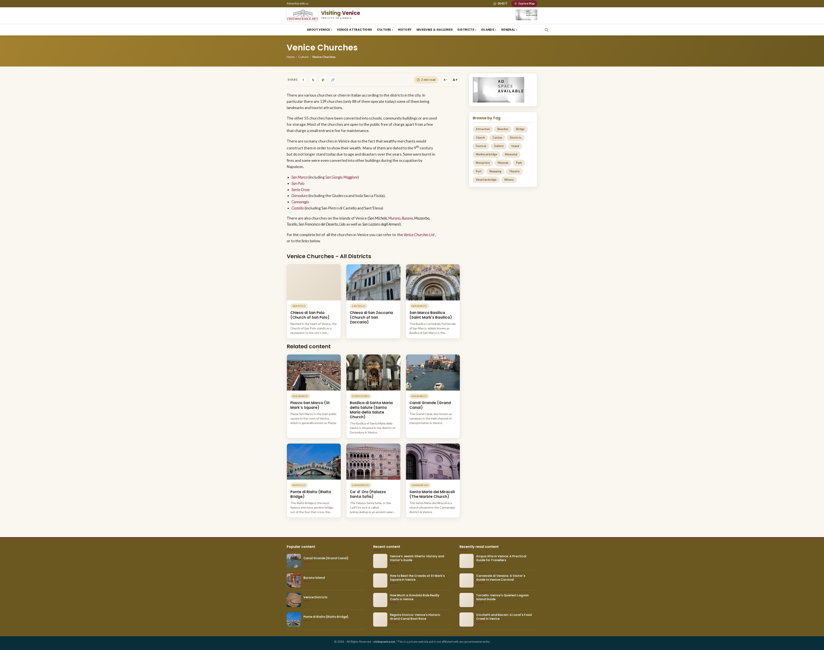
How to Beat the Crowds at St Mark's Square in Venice (417, 578)
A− (445, 80)
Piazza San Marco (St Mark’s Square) (310, 405)
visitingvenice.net (384, 641)
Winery (509, 179)
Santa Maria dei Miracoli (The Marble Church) (432, 494)
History (405, 30)
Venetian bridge (486, 179)
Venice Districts (315, 597)
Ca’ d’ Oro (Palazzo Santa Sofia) (368, 494)
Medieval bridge (486, 154)
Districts (465, 30)
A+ (455, 79)
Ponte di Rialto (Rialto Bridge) (310, 494)
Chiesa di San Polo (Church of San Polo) (309, 315)
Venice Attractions (354, 30)
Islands (487, 30)
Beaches (502, 129)
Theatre (514, 171)
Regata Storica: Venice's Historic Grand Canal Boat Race (415, 617)
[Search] (546, 30)
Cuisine (497, 137)
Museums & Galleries (435, 30)
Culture (384, 30)
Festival (481, 146)
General (508, 30)
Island (515, 146)
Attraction (483, 129)
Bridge (520, 129)
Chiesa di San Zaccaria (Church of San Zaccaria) (371, 317)
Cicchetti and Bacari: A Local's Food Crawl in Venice (504, 617)
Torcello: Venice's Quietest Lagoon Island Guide (502, 597)
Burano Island (314, 578)
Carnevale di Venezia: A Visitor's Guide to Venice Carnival (500, 578)
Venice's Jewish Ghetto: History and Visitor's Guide (417, 558)
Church (480, 137)
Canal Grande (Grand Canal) (430, 405)
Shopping (495, 171)
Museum (503, 162)
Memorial (511, 154)
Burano (407, 218)
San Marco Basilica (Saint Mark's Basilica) (430, 315)
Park (519, 162)
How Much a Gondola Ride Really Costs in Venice (414, 597)
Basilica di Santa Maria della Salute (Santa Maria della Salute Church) (371, 410)
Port (479, 171)
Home (291, 57)
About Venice (318, 30)
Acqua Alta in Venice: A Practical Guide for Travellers (501, 558)
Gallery (499, 146)
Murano (394, 218)
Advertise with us (297, 3)
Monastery (483, 162)
